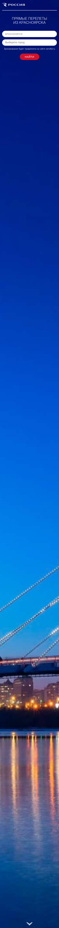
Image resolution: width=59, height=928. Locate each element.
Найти (29, 56)
